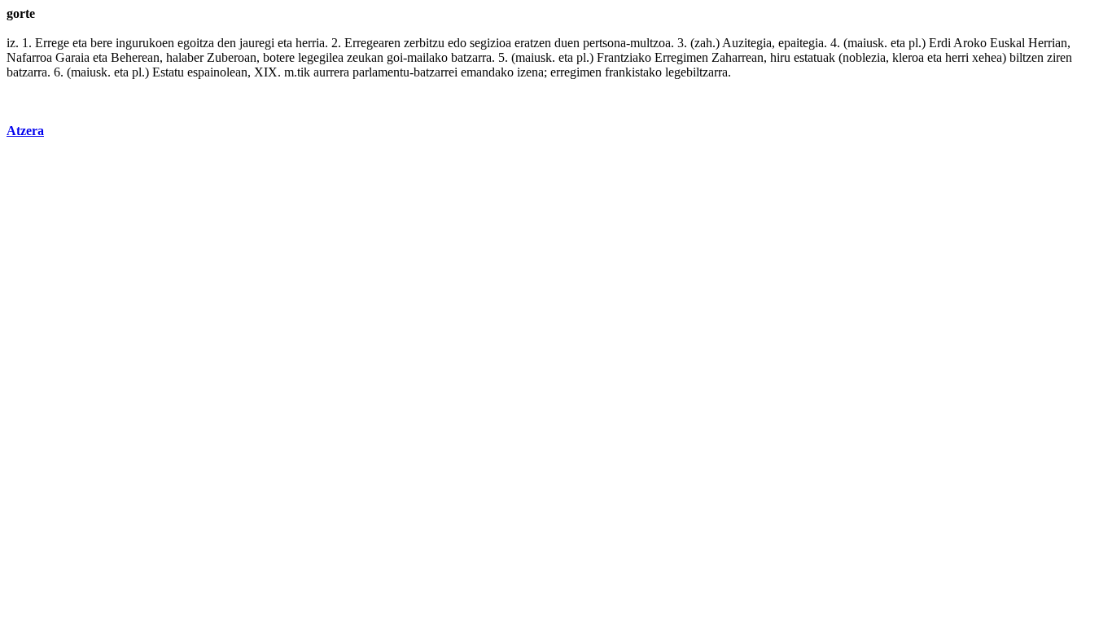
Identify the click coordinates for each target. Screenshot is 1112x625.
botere (279, 57)
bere (101, 43)
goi (395, 57)
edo (457, 43)
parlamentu (380, 72)
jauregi (256, 43)
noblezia (864, 57)
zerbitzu (424, 43)
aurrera (331, 72)
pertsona (604, 43)
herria (310, 43)
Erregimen (681, 57)
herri (957, 57)
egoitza (195, 43)
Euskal (1007, 43)
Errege (52, 43)
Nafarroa (29, 57)
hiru (780, 57)
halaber (185, 57)
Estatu (168, 72)
